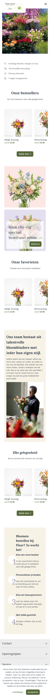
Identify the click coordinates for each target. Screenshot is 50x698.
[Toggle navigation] (46, 4)
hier (19, 675)
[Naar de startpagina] (14, 6)
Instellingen (18, 692)
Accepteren (33, 692)
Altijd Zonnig (11, 139)
